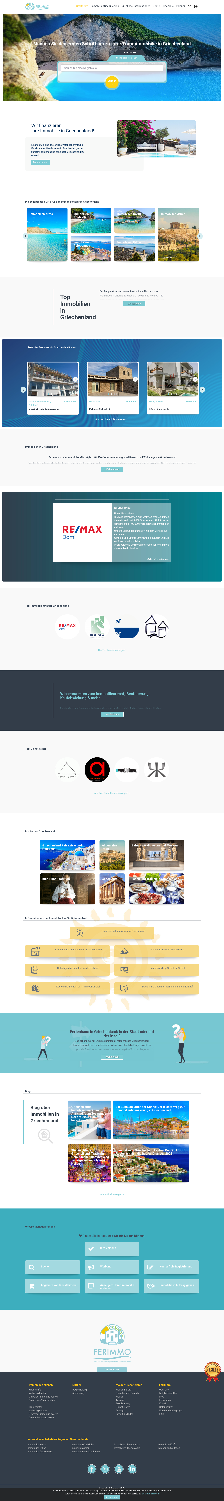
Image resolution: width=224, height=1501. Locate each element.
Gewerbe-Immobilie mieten (43, 1414)
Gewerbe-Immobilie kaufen (43, 1396)
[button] (196, 6)
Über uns (164, 1389)
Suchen (112, 80)
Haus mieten (35, 1407)
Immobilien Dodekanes (39, 1451)
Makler (119, 1396)
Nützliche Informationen (135, 6)
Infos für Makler (124, 1414)
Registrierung (79, 1389)
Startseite (82, 6)
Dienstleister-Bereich (127, 1393)
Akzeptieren (112, 1497)
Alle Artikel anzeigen (111, 1194)
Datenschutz (166, 1407)
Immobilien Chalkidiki (82, 1444)
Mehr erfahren (40, 162)
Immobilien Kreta (36, 1444)
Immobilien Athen (80, 1448)
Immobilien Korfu (167, 1444)
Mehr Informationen (157, 559)
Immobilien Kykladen (169, 1448)
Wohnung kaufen (37, 1393)
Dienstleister (123, 1407)
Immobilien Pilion (36, 1448)
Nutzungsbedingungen (171, 1410)
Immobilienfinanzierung (105, 6)
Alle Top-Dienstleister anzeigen (111, 793)
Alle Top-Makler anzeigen (112, 650)
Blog (161, 1396)
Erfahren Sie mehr (151, 1493)
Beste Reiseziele (163, 6)
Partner (180, 6)
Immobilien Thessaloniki (127, 1448)
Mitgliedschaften (168, 1393)
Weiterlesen (134, 303)
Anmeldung (78, 1393)
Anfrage (120, 1400)
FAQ (161, 1414)
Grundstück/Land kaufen (42, 1400)
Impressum (165, 1400)
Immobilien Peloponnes (127, 1444)
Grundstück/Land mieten (42, 1417)
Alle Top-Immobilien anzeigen (111, 419)
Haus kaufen (35, 1389)
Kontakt (163, 1403)
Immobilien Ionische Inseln (85, 1451)
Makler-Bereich (124, 1389)
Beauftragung (123, 1403)
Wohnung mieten (38, 1410)
